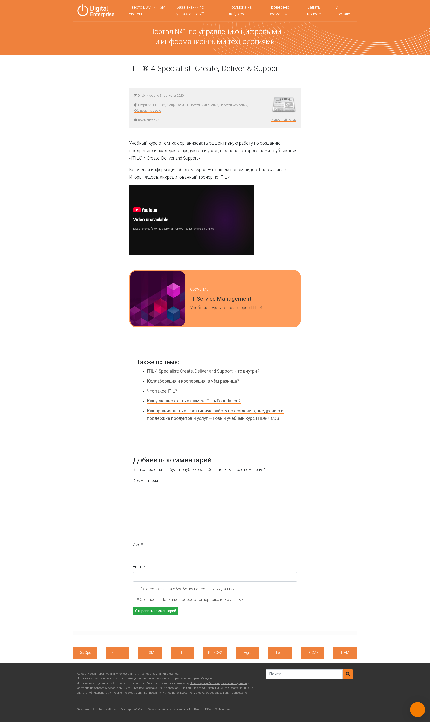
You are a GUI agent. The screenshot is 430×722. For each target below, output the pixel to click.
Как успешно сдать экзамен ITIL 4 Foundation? (194, 400)
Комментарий (145, 480)
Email (139, 566)
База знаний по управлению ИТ (190, 10)
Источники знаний (204, 105)
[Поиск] (348, 674)
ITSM (161, 105)
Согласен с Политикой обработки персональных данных (191, 599)
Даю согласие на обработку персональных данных (187, 589)
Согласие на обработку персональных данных (107, 688)
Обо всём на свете (147, 110)
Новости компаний (233, 105)
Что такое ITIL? (162, 391)
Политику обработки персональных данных (218, 683)
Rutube (97, 709)
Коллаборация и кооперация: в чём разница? (193, 381)
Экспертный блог (132, 709)
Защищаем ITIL (178, 105)
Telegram (83, 709)
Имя (138, 544)
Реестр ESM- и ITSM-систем (148, 10)
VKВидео (111, 709)
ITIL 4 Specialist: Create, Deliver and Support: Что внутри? (203, 371)
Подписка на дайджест (240, 10)
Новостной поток (283, 119)
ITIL (154, 105)
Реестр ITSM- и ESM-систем (212, 709)
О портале (342, 10)
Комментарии (148, 120)
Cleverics (172, 673)
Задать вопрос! (314, 10)
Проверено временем (279, 10)
